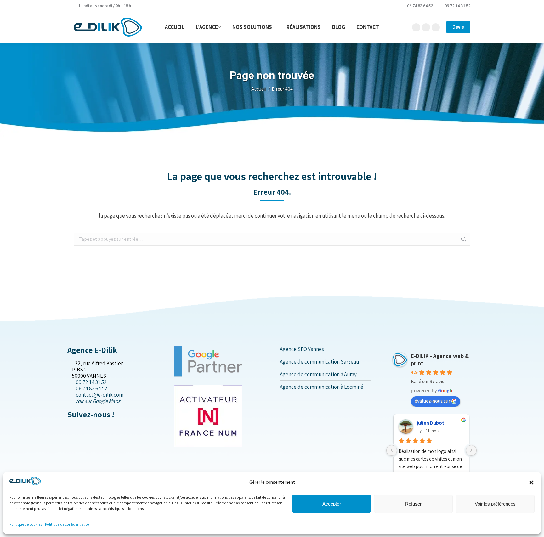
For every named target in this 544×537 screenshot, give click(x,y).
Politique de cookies (25, 524)
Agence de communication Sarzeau (319, 362)
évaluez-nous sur (432, 401)
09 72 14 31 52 (457, 5)
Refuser (413, 503)
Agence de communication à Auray (318, 374)
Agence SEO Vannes (302, 349)
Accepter (331, 503)
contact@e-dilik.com (99, 394)
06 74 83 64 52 (420, 5)
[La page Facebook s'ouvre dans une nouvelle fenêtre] (69, 427)
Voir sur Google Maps (97, 401)
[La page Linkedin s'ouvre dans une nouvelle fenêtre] (79, 427)
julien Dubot (430, 423)
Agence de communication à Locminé (321, 387)
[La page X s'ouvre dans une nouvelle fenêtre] (74, 427)
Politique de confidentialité (67, 524)
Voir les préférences (495, 503)
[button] (531, 482)
